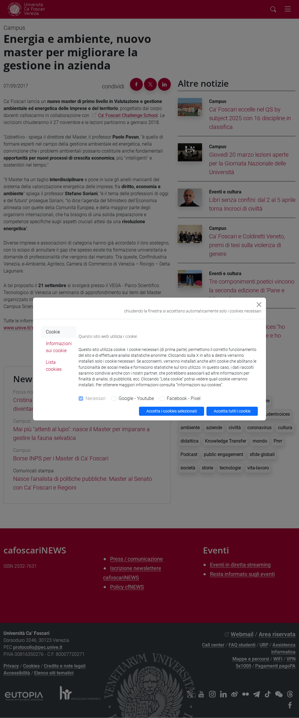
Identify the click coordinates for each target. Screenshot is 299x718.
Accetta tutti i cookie (232, 411)
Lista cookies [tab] (54, 365)
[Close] (259, 304)
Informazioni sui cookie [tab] (59, 347)
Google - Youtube (136, 398)
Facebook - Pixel (184, 398)
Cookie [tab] (53, 332)
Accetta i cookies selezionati (171, 411)
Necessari (96, 398)
